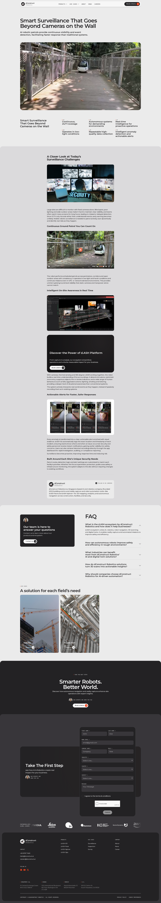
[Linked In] (21, 870)
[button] (62, 4)
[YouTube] (24, 870)
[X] (28, 870)
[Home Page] (28, 4)
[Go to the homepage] (28, 841)
